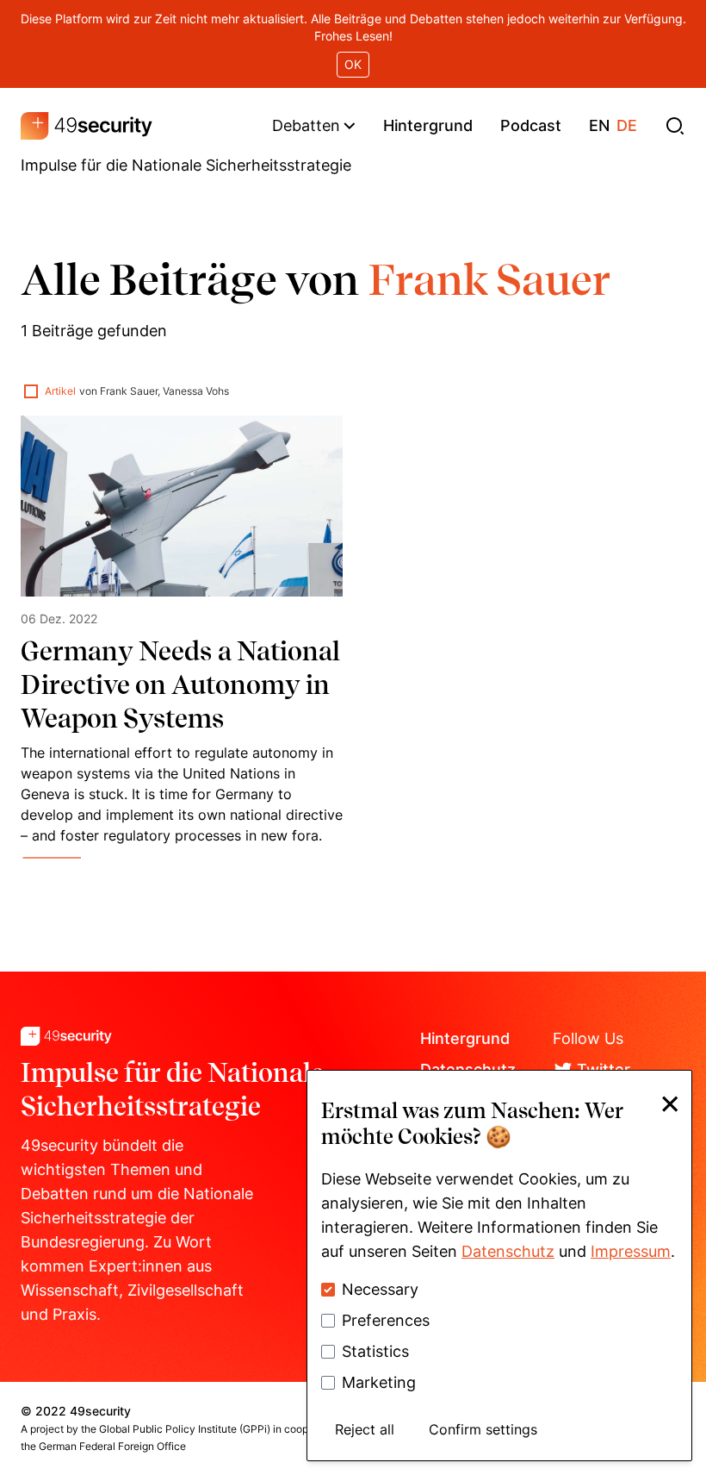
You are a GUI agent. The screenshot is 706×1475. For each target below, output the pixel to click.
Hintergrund (465, 1038)
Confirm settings (483, 1429)
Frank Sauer (129, 390)
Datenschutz (507, 1251)
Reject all (364, 1429)
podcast (530, 125)
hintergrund (428, 125)
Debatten (306, 125)
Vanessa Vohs (196, 390)
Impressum (631, 1251)
